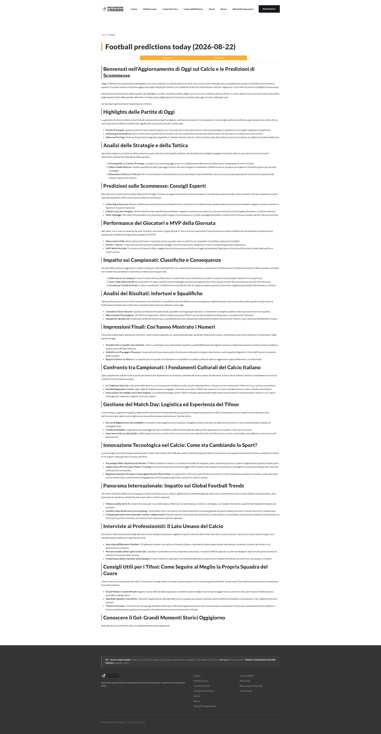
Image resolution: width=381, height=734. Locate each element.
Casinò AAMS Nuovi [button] (193, 9)
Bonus (224, 9)
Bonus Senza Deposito (251, 685)
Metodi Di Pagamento (204, 706)
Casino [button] (134, 9)
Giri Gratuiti (246, 690)
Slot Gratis (245, 680)
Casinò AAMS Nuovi (203, 690)
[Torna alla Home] (113, 8)
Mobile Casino (150, 9)
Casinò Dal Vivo (170, 9)
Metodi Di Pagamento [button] (243, 9)
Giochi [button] (212, 9)
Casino (197, 675)
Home (103, 35)
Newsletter (269, 8)
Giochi (196, 695)
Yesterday (167, 57)
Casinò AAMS (247, 675)
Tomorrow (219, 57)
